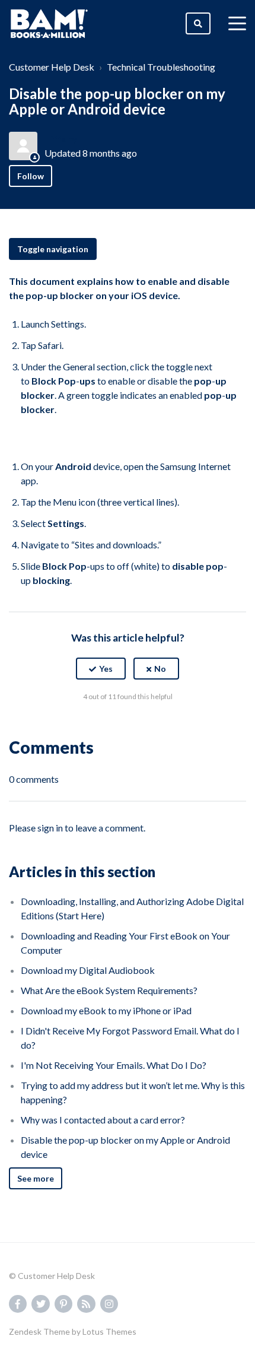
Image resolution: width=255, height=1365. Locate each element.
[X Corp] (127, 726)
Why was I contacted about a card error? (103, 1119)
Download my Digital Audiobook (88, 970)
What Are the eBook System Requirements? (109, 990)
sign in (50, 827)
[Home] (49, 24)
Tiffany (61, 138)
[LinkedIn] (153, 726)
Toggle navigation (52, 249)
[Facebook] (102, 726)
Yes (106, 669)
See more (35, 1178)
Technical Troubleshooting (161, 66)
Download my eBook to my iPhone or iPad (106, 1010)
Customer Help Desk (51, 66)
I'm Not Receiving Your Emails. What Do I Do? (113, 1065)
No (160, 669)
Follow (30, 176)
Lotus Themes (109, 1331)
